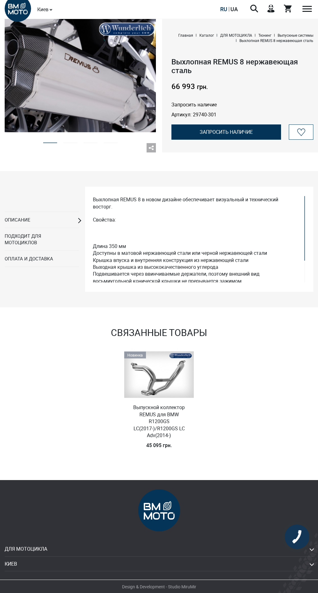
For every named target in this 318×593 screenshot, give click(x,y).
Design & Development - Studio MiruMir (159, 587)
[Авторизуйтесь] (301, 132)
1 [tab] (50, 140)
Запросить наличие (226, 131)
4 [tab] (111, 140)
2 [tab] (70, 140)
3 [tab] (91, 140)
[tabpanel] (80, 75)
